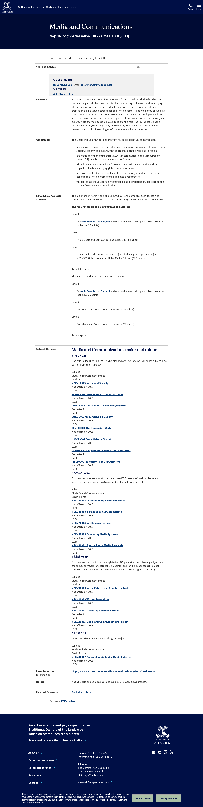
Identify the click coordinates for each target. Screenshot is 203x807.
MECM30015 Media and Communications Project (100, 621)
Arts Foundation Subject (95, 221)
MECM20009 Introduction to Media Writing (97, 511)
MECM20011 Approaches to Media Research (97, 545)
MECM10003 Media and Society (90, 383)
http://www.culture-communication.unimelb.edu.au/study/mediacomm (114, 671)
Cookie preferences (168, 798)
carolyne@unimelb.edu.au (96, 85)
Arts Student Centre (65, 94)
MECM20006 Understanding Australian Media (98, 500)
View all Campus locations (93, 782)
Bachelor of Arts (81, 692)
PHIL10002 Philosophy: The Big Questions (96, 461)
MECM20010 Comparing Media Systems (95, 534)
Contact (33, 782)
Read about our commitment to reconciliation (55, 740)
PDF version (68, 701)
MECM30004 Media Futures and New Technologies (101, 588)
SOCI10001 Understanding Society (92, 416)
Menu (198, 9)
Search (191, 9)
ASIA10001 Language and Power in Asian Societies (101, 450)
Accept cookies (143, 798)
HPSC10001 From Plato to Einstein (92, 439)
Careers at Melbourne (41, 760)
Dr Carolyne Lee (62, 85)
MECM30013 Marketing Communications (95, 610)
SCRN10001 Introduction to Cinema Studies (97, 394)
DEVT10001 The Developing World (92, 428)
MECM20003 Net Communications (91, 523)
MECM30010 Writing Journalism (90, 599)
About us (33, 752)
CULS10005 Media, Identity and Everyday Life (99, 405)
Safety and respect (39, 767)
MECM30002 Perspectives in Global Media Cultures (101, 657)
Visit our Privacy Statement (113, 799)
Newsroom (34, 775)
